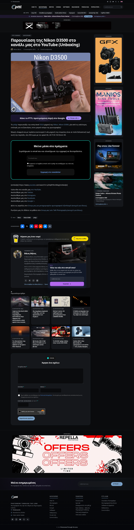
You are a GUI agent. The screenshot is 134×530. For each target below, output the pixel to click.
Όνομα (21, 387)
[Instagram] (110, 1)
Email (42, 387)
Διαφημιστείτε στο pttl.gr (83, 505)
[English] (121, 1)
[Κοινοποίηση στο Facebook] (22, 226)
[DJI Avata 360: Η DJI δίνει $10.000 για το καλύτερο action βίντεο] (40, 331)
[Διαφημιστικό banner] (67, 25)
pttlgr (15, 124)
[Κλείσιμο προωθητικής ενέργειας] (83, 244)
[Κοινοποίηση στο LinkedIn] (31, 226)
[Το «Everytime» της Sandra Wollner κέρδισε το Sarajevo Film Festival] (20, 331)
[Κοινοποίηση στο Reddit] (41, 226)
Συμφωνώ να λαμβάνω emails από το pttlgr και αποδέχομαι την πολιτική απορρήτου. (50, 165)
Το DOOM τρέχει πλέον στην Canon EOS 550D (60, 342)
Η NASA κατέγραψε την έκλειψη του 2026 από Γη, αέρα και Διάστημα (81, 313)
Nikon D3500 (64, 124)
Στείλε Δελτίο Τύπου (60, 13)
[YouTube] (113, 1)
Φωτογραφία (43, 7)
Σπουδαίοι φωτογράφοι (45, 13)
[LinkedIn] (37, 280)
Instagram (31, 195)
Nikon (55, 124)
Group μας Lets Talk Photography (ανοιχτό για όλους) (61, 210)
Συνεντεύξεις (54, 517)
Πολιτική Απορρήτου (46, 395)
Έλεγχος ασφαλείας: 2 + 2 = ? (28, 401)
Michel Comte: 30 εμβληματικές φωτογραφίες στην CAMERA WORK (59, 314)
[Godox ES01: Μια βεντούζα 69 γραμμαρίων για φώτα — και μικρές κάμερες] (81, 331)
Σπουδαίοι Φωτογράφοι (109, 501)
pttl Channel (16, 35)
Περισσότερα (95, 7)
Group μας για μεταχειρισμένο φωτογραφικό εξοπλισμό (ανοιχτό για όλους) (57, 205)
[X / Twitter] (25, 280)
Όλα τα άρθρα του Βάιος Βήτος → (33, 284)
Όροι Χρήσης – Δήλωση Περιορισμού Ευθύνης (83, 509)
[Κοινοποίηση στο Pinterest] (36, 226)
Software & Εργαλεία (108, 505)
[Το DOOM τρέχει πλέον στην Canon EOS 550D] (61, 331)
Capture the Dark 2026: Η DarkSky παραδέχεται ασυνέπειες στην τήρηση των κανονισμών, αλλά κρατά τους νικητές (20, 316)
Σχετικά (78, 503)
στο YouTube (36, 189)
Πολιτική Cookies (81, 515)
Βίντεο (51, 7)
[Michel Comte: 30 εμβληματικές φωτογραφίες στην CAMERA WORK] (61, 301)
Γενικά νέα (85, 7)
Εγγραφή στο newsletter (51, 172)
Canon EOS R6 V (82, 13)
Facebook (31, 198)
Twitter (30, 192)
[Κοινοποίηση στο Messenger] (45, 226)
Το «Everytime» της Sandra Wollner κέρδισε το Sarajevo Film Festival (18, 343)
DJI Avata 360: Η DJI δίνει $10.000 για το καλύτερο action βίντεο (39, 343)
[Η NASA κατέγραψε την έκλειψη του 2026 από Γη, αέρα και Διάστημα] (81, 301)
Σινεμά (58, 7)
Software (66, 7)
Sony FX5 (33, 13)
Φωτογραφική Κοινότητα (109, 503)
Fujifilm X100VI (105, 13)
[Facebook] (107, 1)
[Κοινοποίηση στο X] (27, 226)
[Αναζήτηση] (121, 7)
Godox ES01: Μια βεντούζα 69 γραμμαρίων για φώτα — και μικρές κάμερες (80, 343)
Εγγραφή (116, 484)
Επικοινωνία (16, 510)
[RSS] (118, 1)
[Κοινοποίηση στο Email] (50, 226)
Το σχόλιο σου (22, 367)
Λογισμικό (72, 13)
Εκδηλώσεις (75, 7)
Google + (30, 201)
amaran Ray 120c (93, 13)
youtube (32, 185)
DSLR (42, 124)
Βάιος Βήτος (17, 49)
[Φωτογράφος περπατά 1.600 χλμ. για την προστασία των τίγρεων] (40, 301)
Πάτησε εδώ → (74, 118)
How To (34, 7)
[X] (116, 1)
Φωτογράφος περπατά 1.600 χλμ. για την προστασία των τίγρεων (40, 314)
